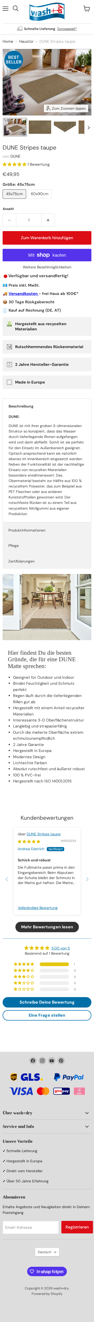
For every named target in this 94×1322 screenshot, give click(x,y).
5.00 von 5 (60, 948)
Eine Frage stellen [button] (47, 1015)
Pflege (13, 545)
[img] (29, 841)
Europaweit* (67, 29)
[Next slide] (88, 127)
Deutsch (44, 1252)
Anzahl (8, 209)
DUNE (15, 156)
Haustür (26, 41)
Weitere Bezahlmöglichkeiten (47, 267)
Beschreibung (21, 406)
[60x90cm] (40, 200)
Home (8, 41)
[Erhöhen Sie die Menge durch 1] (48, 220)
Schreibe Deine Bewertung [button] (47, 1002)
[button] (15, 127)
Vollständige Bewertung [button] (38, 907)
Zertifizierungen (21, 561)
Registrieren (77, 1227)
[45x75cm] (15, 200)
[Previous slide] (7, 879)
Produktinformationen (26, 530)
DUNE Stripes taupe (44, 834)
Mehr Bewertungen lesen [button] (47, 927)
